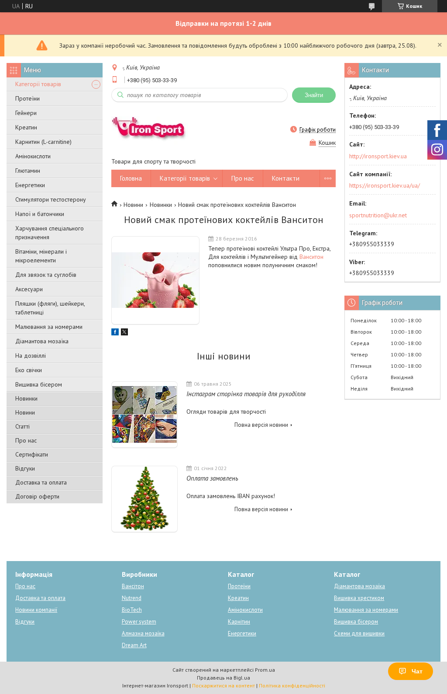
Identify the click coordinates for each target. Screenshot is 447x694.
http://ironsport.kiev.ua (378, 156)
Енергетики (30, 185)
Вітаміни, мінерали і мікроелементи (41, 256)
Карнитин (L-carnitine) (43, 142)
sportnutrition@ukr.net (378, 215)
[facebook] (115, 333)
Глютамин (27, 170)
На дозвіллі (30, 355)
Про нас (26, 440)
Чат (417, 671)
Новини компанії (36, 610)
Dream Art (134, 645)
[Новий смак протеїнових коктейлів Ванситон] (155, 280)
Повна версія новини (261, 425)
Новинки (26, 398)
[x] (124, 333)
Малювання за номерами (49, 327)
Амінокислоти (33, 156)
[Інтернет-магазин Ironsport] (153, 129)
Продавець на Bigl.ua (223, 677)
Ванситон (311, 257)
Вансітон (133, 586)
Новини (25, 412)
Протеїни (27, 98)
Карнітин (239, 621)
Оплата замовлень (212, 478)
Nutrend (131, 598)
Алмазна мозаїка (143, 633)
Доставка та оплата (41, 482)
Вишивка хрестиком (359, 598)
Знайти (314, 95)
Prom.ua (265, 669)
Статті (22, 426)
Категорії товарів (38, 84)
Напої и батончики (39, 214)
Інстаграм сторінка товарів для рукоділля (246, 394)
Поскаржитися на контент (223, 685)
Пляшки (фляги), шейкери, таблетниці (50, 308)
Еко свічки (28, 370)
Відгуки (25, 468)
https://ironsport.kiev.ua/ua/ (384, 185)
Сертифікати (31, 454)
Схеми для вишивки (359, 633)
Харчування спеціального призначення (49, 232)
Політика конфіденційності (292, 685)
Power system (139, 621)
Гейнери (26, 113)
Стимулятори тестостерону (50, 199)
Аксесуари (29, 289)
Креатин (26, 127)
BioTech (132, 610)
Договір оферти (37, 496)
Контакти (285, 178)
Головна (131, 178)
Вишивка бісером (38, 384)
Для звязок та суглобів (45, 275)
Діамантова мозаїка (42, 341)
